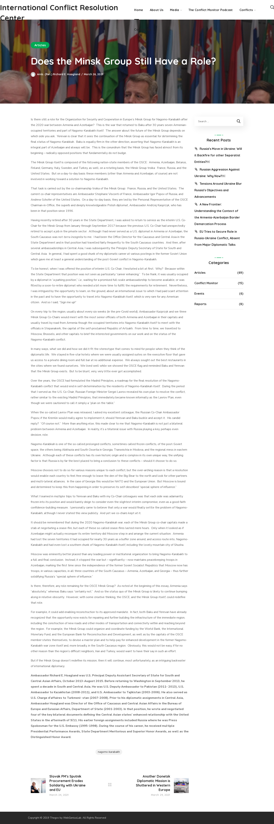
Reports (200, 304)
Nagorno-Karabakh (109, 752)
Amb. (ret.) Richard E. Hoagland (58, 74)
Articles (40, 45)
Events (199, 293)
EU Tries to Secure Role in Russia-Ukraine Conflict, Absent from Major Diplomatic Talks (217, 238)
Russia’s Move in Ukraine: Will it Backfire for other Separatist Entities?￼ (218, 155)
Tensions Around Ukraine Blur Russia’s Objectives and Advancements (218, 190)
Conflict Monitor (206, 283)
